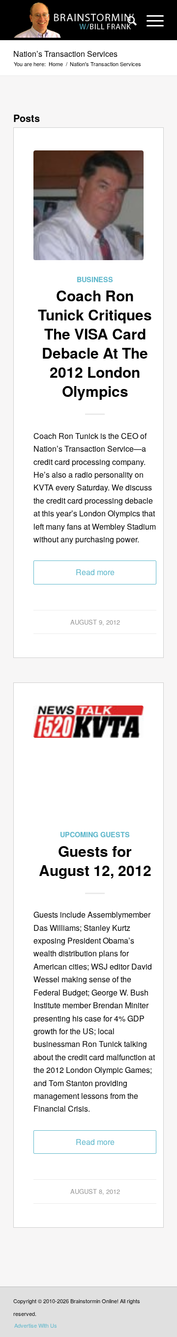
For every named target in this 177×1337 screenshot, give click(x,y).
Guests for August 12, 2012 (95, 860)
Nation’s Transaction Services (65, 53)
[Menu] (150, 20)
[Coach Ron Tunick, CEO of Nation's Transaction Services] (88, 211)
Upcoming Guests (95, 834)
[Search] (127, 20)
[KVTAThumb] (88, 766)
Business (95, 279)
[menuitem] (127, 20)
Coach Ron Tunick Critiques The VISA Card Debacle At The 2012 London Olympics (95, 343)
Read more (95, 572)
